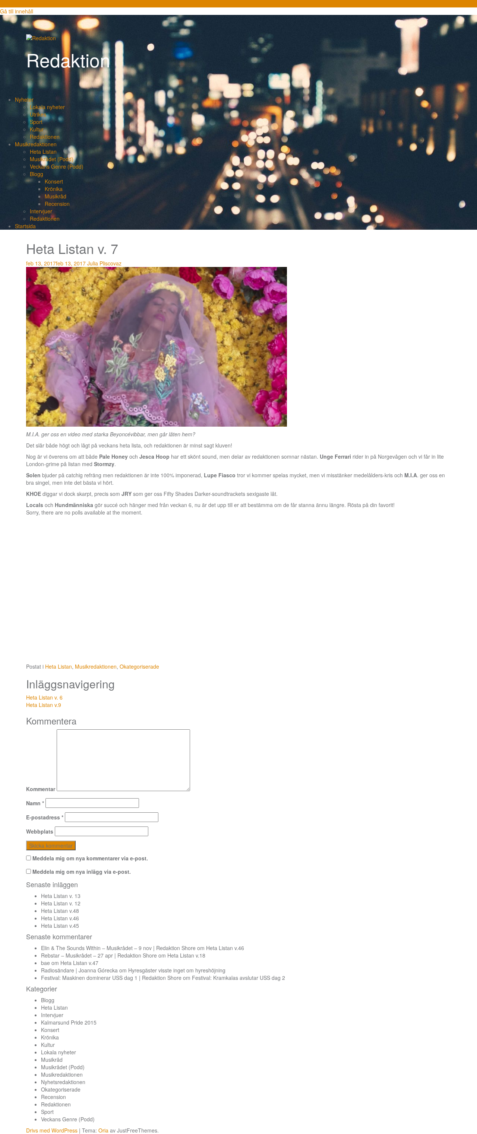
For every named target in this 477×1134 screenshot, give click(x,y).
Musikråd (55, 196)
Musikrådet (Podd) (51, 159)
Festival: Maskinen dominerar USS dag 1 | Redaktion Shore (111, 977)
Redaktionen (45, 136)
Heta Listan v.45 (60, 925)
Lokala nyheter (47, 107)
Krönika (54, 188)
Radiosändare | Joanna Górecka (79, 970)
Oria (103, 1130)
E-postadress (44, 817)
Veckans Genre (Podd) (56, 166)
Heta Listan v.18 (186, 955)
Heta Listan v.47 (79, 962)
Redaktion (68, 59)
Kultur (37, 129)
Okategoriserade (139, 666)
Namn (35, 803)
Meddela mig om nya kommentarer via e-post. (90, 858)
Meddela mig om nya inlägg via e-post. (81, 871)
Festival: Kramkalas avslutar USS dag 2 (238, 977)
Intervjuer (41, 211)
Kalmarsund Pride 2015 (69, 1022)
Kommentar (40, 789)
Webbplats (39, 831)
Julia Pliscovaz (104, 263)
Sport (36, 121)
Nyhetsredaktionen (63, 1082)
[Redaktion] (41, 37)
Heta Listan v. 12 (60, 903)
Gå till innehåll (16, 11)
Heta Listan (43, 151)
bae (45, 962)
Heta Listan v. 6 (44, 697)
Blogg (36, 174)
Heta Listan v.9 (43, 704)
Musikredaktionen (36, 144)
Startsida (25, 226)
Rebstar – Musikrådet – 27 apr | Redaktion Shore (99, 955)
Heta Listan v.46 (60, 918)
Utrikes (38, 114)
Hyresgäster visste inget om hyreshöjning (176, 970)
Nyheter (24, 99)
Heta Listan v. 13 (60, 895)
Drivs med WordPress (52, 1130)
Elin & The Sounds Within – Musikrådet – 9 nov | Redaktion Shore (118, 948)
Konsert (54, 181)
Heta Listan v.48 (60, 910)
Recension (57, 203)
